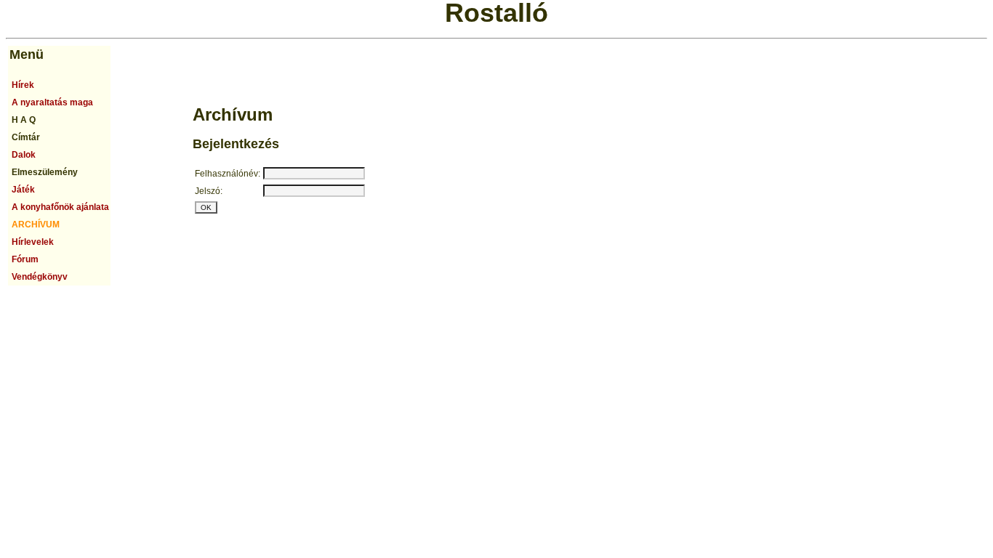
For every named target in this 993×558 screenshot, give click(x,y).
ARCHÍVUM (36, 224)
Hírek (23, 85)
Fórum (25, 259)
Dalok (24, 155)
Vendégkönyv (40, 277)
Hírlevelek (33, 242)
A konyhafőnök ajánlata (60, 207)
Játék (23, 190)
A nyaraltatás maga (52, 102)
